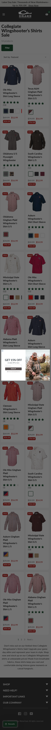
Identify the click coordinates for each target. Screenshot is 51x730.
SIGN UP (13, 369)
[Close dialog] (2, 351)
